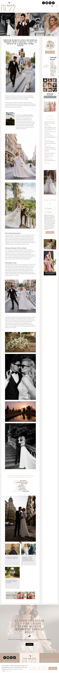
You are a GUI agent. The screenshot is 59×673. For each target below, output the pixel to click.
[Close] (57, 664)
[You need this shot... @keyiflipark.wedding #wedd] (55, 85)
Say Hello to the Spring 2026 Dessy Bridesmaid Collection (49, 123)
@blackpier (21, 485)
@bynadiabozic (23, 480)
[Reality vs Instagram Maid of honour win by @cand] (50, 90)
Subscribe (50, 232)
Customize (34, 668)
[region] (29, 668)
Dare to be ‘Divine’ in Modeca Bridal (12, 557)
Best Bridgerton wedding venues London (11, 581)
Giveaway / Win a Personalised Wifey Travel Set (49, 161)
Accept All (53, 668)
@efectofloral (22, 488)
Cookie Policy (9, 670)
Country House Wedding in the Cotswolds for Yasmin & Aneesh (27, 558)
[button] (7, 446)
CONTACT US (50, 52)
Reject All (43, 668)
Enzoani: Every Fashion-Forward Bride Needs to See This (50, 138)
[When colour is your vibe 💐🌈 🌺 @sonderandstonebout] (50, 85)
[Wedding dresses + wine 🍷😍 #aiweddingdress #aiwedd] (45, 85)
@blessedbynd (26, 491)
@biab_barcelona (21, 486)
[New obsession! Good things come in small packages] (45, 80)
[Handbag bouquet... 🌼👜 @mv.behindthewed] (45, 90)
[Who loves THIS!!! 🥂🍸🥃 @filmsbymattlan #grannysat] (55, 80)
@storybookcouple (22, 489)
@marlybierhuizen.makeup (22, 482)
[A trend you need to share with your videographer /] (50, 80)
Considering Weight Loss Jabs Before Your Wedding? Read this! (50, 149)
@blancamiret (24, 483)
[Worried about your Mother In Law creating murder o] (55, 90)
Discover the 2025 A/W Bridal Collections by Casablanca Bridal (49, 155)
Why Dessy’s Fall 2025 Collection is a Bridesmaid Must (50, 143)
